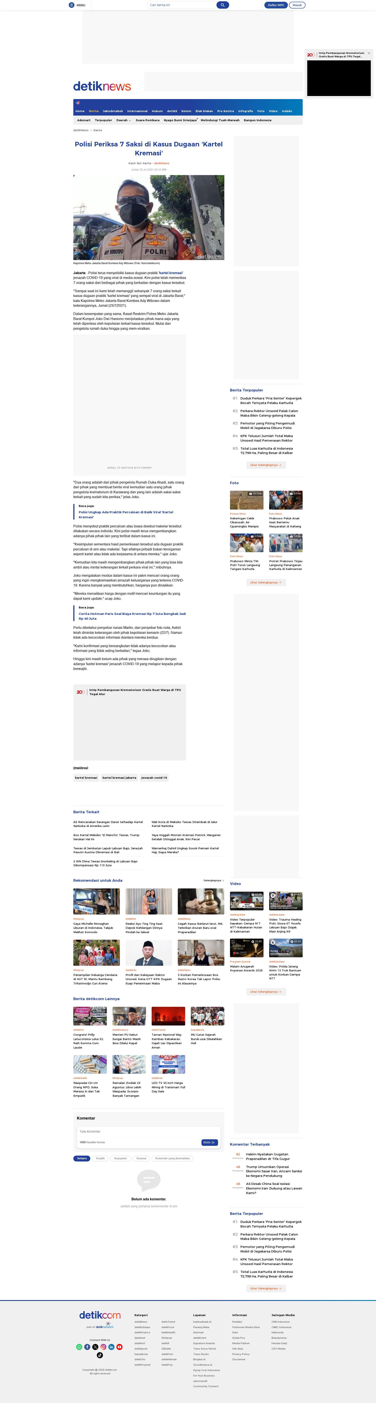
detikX (172, 111)
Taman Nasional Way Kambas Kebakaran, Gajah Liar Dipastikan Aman (167, 1041)
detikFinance (142, 1332)
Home (80, 111)
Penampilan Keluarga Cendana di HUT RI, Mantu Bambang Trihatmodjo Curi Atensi (95, 979)
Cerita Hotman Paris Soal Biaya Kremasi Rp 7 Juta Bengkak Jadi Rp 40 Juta (132, 616)
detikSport (140, 1348)
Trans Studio (201, 1354)
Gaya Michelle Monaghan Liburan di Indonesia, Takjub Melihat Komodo (93, 928)
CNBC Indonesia (281, 1327)
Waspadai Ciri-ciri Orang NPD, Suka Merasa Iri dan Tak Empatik (86, 1089)
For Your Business (204, 1375)
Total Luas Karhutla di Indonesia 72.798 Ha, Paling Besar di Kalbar (266, 451)
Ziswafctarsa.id (202, 1364)
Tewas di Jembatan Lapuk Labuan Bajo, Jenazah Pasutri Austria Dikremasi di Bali (108, 850)
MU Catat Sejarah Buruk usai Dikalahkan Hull (206, 1039)
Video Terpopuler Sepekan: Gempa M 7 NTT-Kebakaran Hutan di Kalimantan (246, 925)
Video (273, 111)
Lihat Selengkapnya (264, 465)
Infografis (245, 111)
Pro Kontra (225, 111)
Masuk (297, 5)
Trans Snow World (204, 1348)
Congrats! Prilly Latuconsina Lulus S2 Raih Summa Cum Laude (88, 1041)
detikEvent (199, 1337)
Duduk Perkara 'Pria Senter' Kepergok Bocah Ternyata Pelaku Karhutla (271, 400)
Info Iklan (237, 1348)
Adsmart (84, 120)
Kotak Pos (238, 1337)
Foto (261, 111)
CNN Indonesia (281, 1321)
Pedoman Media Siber (246, 1327)
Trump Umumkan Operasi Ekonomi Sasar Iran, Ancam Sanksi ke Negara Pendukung (274, 1171)
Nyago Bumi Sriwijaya (180, 120)
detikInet (139, 1337)
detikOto (139, 1359)
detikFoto (167, 1354)
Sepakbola (141, 1354)
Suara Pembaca (147, 120)
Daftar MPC (276, 5)
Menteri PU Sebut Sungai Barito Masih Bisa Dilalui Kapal (126, 1039)
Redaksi (237, 1321)
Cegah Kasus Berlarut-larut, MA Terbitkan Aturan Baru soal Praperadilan (200, 928)
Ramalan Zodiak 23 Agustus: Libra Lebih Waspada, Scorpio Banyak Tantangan (126, 1089)
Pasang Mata (201, 1327)
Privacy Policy (241, 1354)
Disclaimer (238, 1359)
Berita (94, 111)
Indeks (287, 111)
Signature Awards (204, 1343)
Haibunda (278, 1332)
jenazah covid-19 (154, 777)
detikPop (167, 1364)
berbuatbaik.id (202, 1321)
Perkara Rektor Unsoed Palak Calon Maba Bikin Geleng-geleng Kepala (269, 413)
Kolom (186, 111)
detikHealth (168, 1332)
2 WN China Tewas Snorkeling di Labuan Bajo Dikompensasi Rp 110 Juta (105, 863)
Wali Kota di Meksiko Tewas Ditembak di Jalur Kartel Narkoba (184, 824)
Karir (235, 1332)
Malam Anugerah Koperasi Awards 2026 (246, 968)
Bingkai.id (199, 1359)
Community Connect (205, 1386)
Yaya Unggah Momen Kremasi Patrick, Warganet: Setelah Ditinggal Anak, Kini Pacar (186, 837)
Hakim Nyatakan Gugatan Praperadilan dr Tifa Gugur (268, 1156)
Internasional (137, 111)
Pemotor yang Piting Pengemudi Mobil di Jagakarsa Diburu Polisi (267, 425)
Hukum (157, 111)
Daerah (122, 120)
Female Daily (279, 1343)
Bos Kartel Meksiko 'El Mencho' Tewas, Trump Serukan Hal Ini (106, 837)
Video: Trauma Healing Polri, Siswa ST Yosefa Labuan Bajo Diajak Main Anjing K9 (285, 925)
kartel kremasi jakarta (119, 777)
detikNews (81, 130)
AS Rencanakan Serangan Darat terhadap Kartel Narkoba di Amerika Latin (108, 824)
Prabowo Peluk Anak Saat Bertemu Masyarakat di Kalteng (285, 522)
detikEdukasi (142, 1327)
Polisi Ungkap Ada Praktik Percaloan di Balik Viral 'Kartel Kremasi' (126, 514)
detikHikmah (169, 1359)
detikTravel (168, 1321)
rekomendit (200, 1381)
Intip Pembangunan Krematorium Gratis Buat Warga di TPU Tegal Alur (341, 56)
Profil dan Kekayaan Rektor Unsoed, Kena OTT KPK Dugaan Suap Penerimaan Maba (149, 979)
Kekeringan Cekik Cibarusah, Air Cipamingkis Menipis (244, 522)
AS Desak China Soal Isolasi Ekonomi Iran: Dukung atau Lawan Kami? (274, 1188)
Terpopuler (103, 120)
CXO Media (278, 1348)
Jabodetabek (113, 111)
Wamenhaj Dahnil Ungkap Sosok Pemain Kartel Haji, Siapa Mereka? (185, 850)
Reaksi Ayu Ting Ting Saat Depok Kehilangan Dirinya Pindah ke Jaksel (144, 928)
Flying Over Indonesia (206, 1370)
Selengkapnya (213, 880)
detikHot (139, 1343)
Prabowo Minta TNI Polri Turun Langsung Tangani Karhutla (245, 565)
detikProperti (142, 1364)
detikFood (167, 1327)
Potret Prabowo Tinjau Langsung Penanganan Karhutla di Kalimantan (285, 565)
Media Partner (241, 1343)
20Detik (166, 1348)
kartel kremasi (170, 273)
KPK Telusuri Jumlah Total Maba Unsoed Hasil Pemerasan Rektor (266, 438)
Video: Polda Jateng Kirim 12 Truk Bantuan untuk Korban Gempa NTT (285, 972)
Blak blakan (204, 111)
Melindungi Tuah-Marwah (220, 120)
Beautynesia (279, 1337)
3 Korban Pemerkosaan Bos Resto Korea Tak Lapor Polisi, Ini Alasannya (199, 979)
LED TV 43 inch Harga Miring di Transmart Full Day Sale (168, 1087)
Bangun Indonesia (257, 120)
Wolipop (166, 1337)
